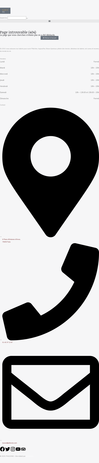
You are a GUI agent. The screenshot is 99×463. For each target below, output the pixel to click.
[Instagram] (12, 449)
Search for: (3, 18)
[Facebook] (2, 449)
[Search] (27, 18)
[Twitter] (7, 449)
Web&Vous (29, 456)
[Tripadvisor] (23, 449)
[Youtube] (18, 449)
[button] (49, 21)
